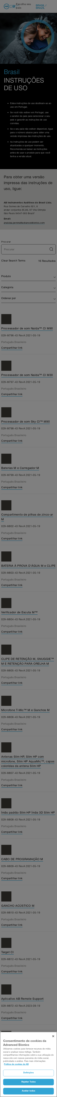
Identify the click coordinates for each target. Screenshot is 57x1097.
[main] (28, 1064)
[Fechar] (53, 1036)
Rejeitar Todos (28, 1082)
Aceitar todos (28, 1091)
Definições (28, 1073)
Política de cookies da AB (16, 1065)
